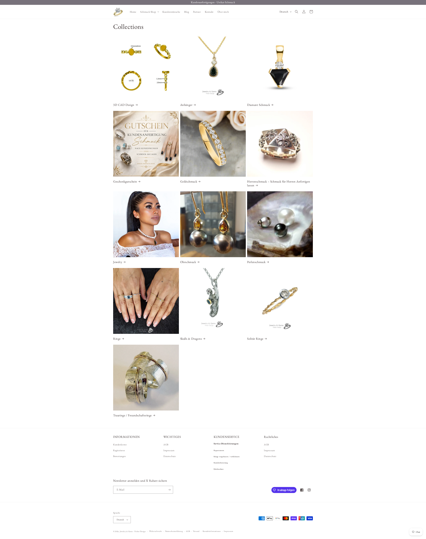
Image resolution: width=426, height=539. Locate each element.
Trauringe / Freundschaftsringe (132, 415)
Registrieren (119, 450)
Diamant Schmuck (258, 105)
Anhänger (186, 105)
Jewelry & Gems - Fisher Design (133, 531)
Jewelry (117, 262)
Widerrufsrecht (155, 531)
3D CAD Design (123, 105)
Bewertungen (119, 456)
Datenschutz (169, 456)
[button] (149, 12)
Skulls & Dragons (191, 338)
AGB (165, 444)
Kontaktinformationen (212, 531)
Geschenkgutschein (125, 181)
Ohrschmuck (188, 262)
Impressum (168, 450)
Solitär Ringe (255, 338)
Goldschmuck (188, 181)
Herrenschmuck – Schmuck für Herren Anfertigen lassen (278, 183)
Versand (196, 531)
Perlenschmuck (256, 262)
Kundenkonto (120, 444)
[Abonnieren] (169, 490)
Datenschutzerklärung (174, 531)
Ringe (117, 338)
